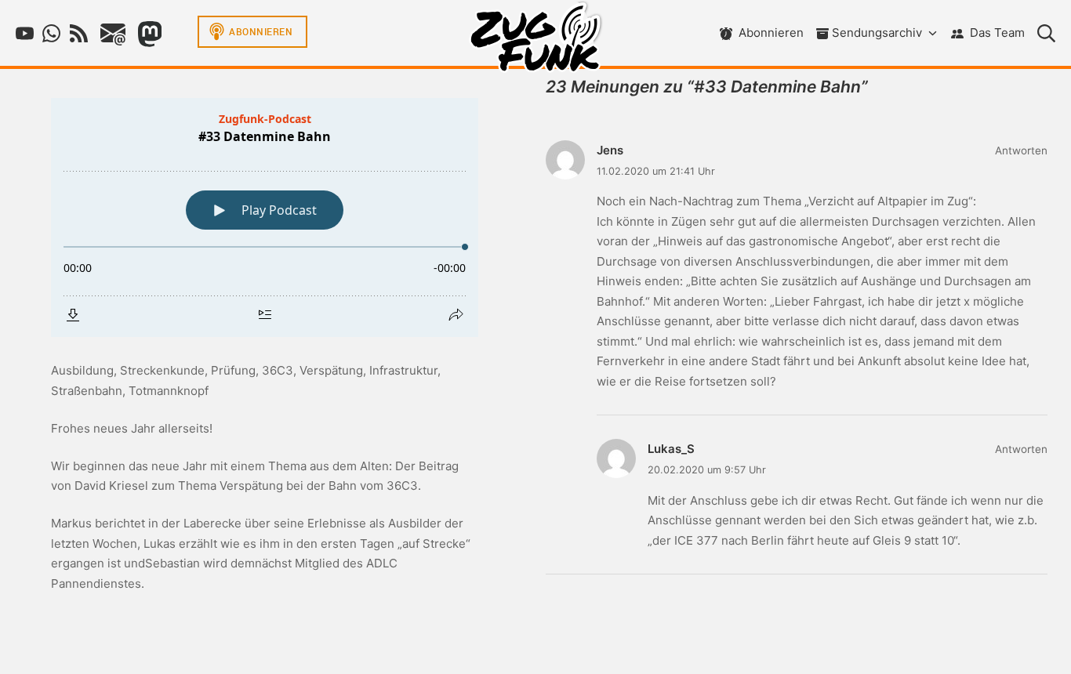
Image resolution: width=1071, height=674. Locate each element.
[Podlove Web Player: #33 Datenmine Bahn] (264, 217)
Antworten (1021, 150)
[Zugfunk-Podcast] (535, 41)
